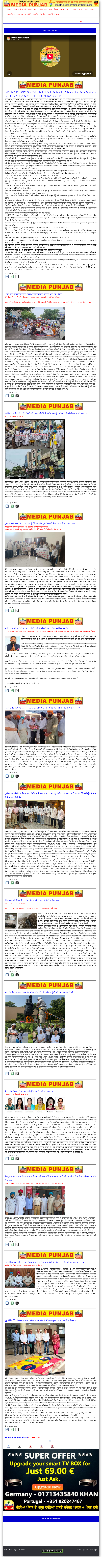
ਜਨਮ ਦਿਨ (35, 14)
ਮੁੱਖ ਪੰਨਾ (9, 9)
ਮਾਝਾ (45, 9)
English (69, 9)
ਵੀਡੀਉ (29, 14)
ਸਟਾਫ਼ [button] (80, 9)
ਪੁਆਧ (62, 9)
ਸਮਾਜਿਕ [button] (92, 9)
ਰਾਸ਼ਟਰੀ (36, 9)
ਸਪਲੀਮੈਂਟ (23, 14)
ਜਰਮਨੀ (24, 9)
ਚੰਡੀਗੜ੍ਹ (29, 9)
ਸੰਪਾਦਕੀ (75, 9)
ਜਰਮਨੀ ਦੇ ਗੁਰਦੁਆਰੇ (52, 14)
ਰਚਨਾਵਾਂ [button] (86, 9)
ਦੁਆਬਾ (41, 9)
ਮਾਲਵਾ (50, 9)
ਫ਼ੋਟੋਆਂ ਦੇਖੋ (10, 14)
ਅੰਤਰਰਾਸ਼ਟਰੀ (17, 9)
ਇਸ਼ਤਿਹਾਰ (17, 14)
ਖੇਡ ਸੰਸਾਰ (56, 9)
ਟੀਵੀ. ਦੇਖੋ (42, 14)
